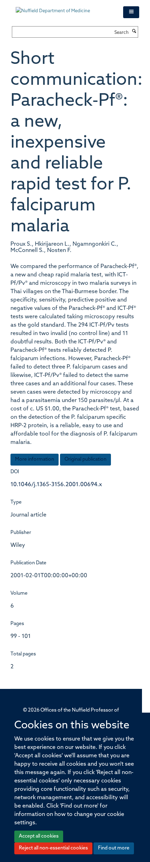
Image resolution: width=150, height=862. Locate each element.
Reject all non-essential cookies (53, 848)
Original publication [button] (85, 459)
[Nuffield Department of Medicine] (64, 7)
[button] (131, 12)
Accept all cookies (39, 836)
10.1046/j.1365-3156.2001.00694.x (56, 485)
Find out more (113, 848)
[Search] (134, 32)
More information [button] (34, 459)
